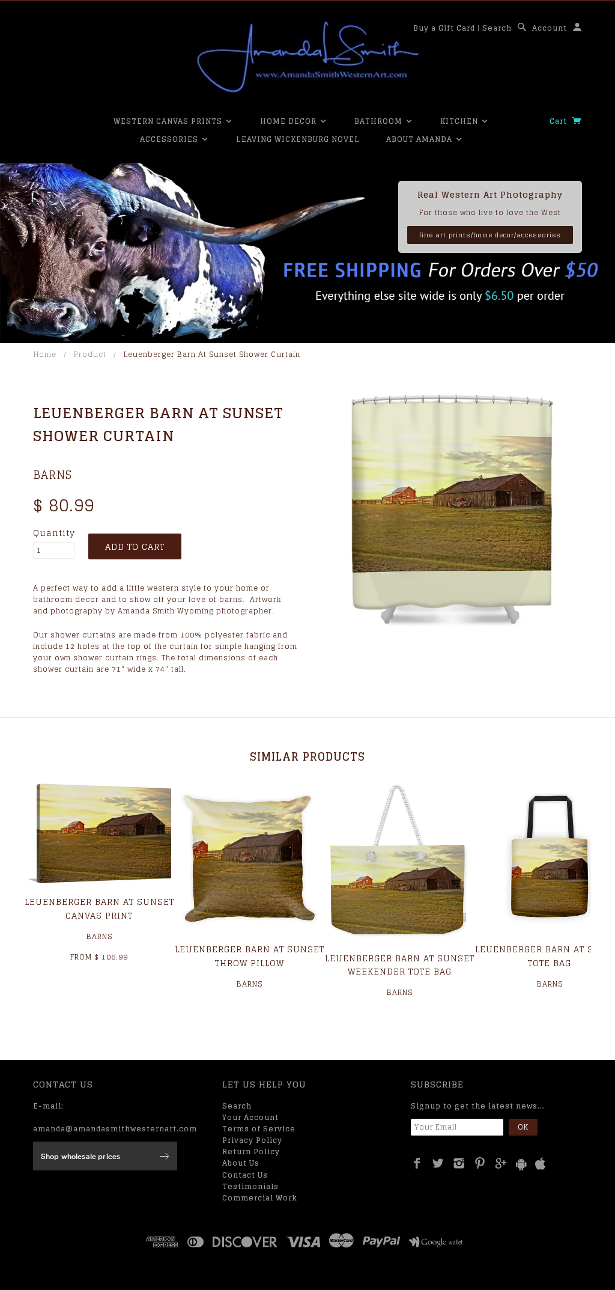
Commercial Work (259, 1197)
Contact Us (245, 1175)
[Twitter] (438, 1163)
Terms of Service (258, 1128)
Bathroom (379, 121)
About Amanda (420, 139)
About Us (240, 1163)
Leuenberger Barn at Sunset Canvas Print (99, 908)
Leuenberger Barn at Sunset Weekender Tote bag (399, 965)
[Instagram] (459, 1163)
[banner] (307, 57)
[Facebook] (417, 1163)
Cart (559, 121)
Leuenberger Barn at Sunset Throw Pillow (249, 956)
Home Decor (289, 121)
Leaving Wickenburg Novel (298, 139)
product (90, 354)
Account (549, 28)
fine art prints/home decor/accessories (490, 235)
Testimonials (250, 1186)
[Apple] (540, 1164)
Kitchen (460, 121)
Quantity (54, 533)
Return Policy (251, 1151)
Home (45, 354)
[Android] (521, 1164)
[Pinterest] (480, 1163)
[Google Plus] (501, 1163)
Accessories (170, 139)
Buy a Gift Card (444, 28)
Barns (52, 474)
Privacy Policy (252, 1140)
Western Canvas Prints (169, 121)
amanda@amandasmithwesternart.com (115, 1128)
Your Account (250, 1117)
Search (497, 28)
